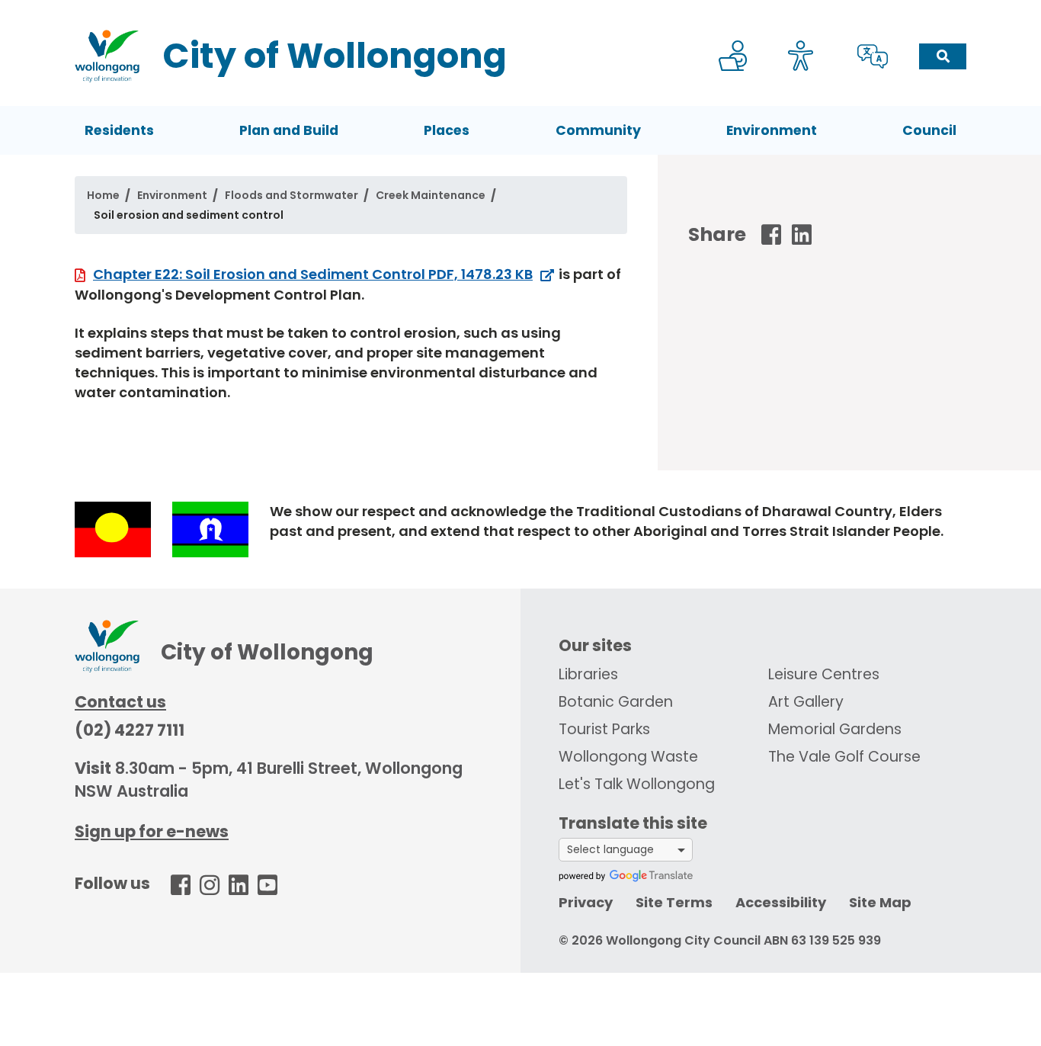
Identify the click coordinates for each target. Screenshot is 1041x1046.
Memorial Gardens (835, 729)
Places (446, 130)
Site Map (880, 902)
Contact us (120, 702)
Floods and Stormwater (291, 195)
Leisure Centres (823, 674)
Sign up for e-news (152, 831)
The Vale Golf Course (844, 756)
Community (598, 130)
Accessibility (780, 902)
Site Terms (674, 902)
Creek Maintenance (430, 195)
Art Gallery (806, 701)
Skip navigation (524, 10)
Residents (119, 130)
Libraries (588, 674)
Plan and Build (288, 130)
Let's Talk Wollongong (637, 784)
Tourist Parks (604, 729)
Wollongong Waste (628, 756)
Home (103, 195)
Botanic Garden (616, 701)
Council (929, 130)
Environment (771, 130)
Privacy (586, 902)
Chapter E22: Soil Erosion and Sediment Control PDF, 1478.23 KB (313, 274)
